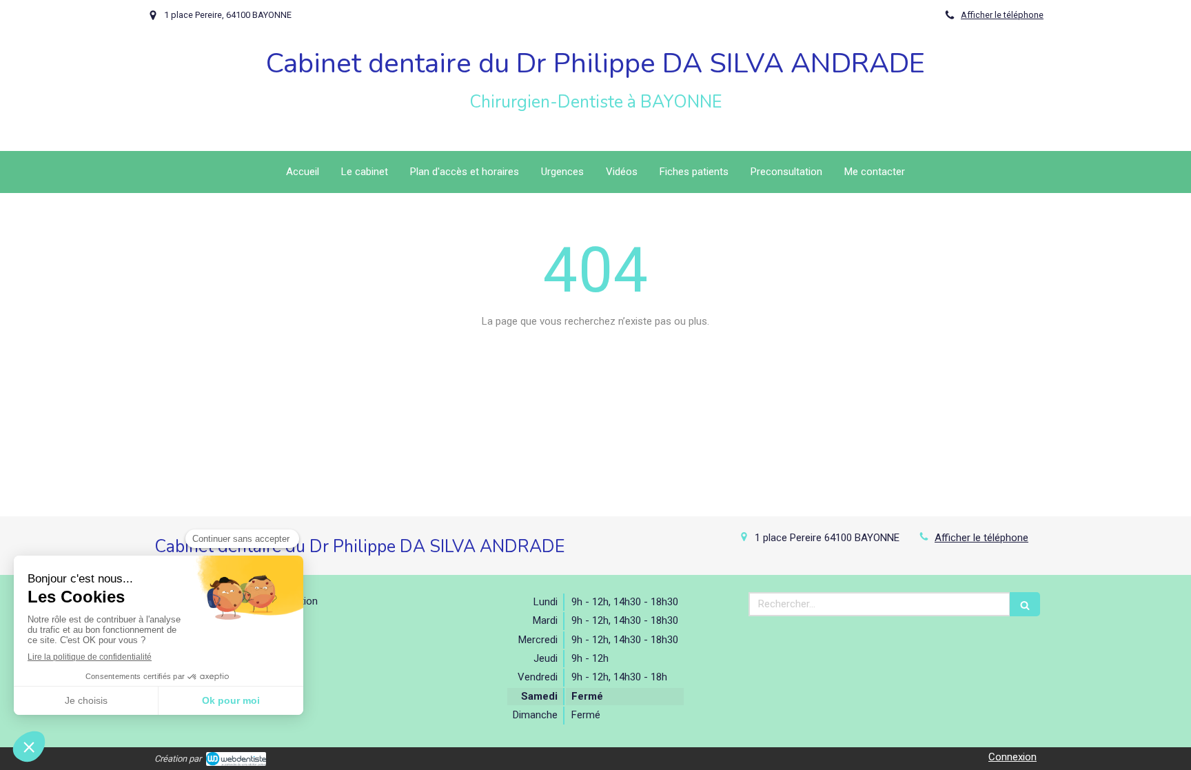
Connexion (1012, 757)
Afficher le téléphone (1002, 15)
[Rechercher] (1025, 604)
